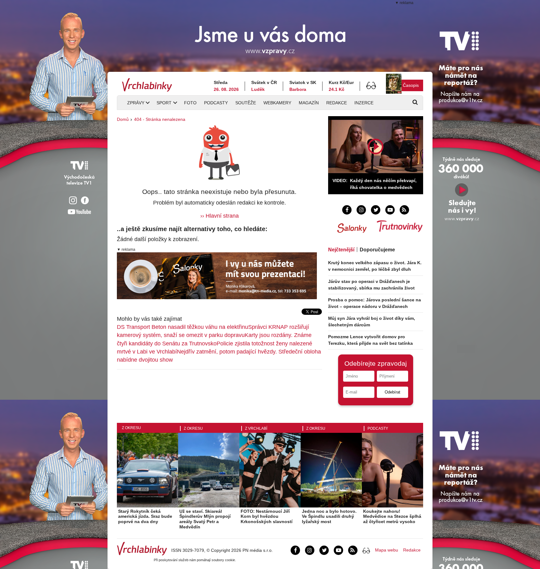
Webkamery (277, 102)
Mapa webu (386, 549)
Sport (164, 102)
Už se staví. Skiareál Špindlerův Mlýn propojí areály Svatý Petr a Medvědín (205, 519)
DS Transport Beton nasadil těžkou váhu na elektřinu (182, 327)
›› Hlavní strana (219, 216)
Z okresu (131, 428)
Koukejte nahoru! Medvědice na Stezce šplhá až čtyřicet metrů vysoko (392, 516)
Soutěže (245, 102)
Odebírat (392, 392)
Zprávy (135, 102)
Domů (123, 119)
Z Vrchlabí (256, 428)
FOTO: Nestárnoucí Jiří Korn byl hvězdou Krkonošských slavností (266, 516)
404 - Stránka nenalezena (159, 119)
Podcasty (216, 102)
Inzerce (363, 102)
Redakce (336, 102)
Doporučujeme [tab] (377, 249)
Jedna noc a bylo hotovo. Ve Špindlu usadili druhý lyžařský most (329, 516)
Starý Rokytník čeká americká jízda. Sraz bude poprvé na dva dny (145, 516)
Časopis (411, 85)
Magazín (309, 102)
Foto (190, 102)
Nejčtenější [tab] (341, 249)
